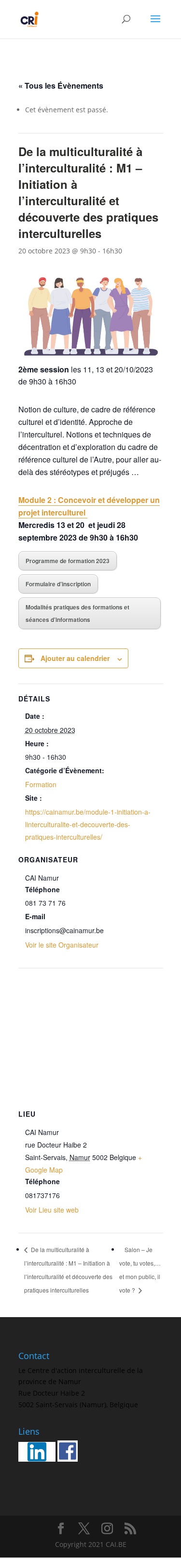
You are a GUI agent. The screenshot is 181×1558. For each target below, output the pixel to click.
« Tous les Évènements (60, 85)
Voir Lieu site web (52, 1210)
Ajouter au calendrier (75, 658)
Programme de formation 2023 (68, 560)
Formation (40, 784)
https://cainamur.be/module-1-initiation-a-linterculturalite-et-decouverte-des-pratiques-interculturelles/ (88, 824)
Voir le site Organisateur (61, 945)
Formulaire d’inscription (58, 584)
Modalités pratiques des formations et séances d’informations (77, 613)
